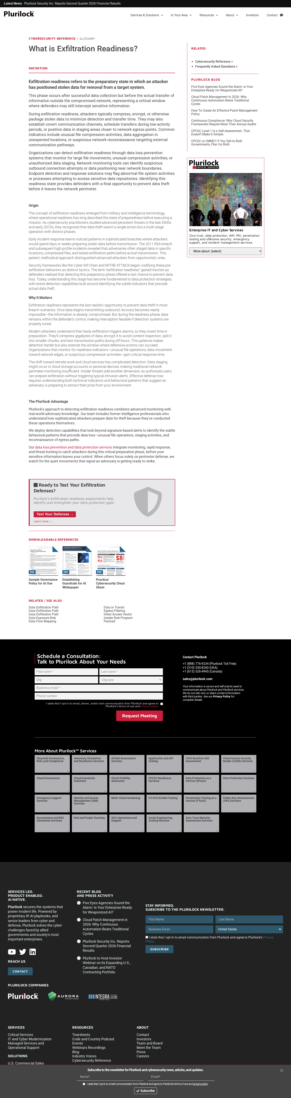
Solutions (17, 1056)
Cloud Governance (48, 778)
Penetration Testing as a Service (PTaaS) (201, 799)
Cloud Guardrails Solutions (84, 779)
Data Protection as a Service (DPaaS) (198, 779)
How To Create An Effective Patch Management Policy (224, 112)
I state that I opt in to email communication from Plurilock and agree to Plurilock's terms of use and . (147, 1084)
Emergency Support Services (49, 799)
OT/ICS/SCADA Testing (163, 798)
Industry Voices (84, 1056)
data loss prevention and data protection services (73, 447)
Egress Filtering (114, 611)
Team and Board (150, 1043)
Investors (252, 15)
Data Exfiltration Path (44, 607)
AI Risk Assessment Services (123, 760)
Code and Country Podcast (93, 1039)
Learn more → (43, 521)
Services (16, 1027)
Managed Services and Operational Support (26, 1045)
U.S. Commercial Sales (26, 1063)
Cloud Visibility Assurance (120, 779)
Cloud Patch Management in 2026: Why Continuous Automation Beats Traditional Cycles (220, 100)
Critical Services (20, 1035)
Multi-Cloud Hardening (125, 798)
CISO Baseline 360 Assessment (197, 760)
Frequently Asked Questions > (216, 66)
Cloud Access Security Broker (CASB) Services (238, 760)
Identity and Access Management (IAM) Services (86, 800)
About (230, 15)
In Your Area (179, 15)
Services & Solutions (144, 15)
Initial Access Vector (118, 614)
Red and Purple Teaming (89, 817)
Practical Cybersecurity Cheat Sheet (110, 583)
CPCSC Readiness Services (159, 779)
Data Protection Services (238, 778)
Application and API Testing (160, 760)
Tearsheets (81, 1035)
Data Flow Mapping (42, 621)
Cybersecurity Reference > (214, 61)
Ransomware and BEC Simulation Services (50, 819)
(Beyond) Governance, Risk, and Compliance (51, 760)
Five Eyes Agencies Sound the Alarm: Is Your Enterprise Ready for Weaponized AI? (222, 88)
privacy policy (149, 706)
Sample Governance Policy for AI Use (43, 581)
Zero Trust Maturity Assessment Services (199, 819)
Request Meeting (139, 715)
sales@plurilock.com (197, 679)
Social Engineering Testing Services (160, 819)
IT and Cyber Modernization (29, 1039)
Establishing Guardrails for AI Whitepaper (74, 583)
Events (77, 1043)
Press (141, 1052)
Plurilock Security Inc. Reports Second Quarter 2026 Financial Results (107, 946)
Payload (109, 621)
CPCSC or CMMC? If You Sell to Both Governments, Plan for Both (216, 142)
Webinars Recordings (89, 1047)
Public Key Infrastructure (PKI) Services (238, 799)
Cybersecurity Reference (52, 38)
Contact (273, 15)
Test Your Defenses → (55, 514)
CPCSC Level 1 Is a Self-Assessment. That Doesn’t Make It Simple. (220, 132)
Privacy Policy (221, 696)
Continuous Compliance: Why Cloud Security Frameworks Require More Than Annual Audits (223, 122)
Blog (75, 1052)
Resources (207, 15)
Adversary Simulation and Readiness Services (89, 760)
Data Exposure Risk (42, 618)
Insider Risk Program (118, 618)
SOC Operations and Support (124, 819)
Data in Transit (114, 607)
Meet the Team (149, 1047)
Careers (143, 1056)
